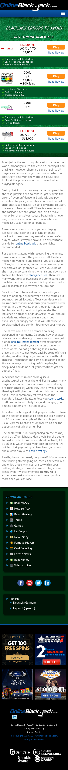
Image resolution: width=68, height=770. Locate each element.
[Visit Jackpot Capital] (50, 699)
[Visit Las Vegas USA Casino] (50, 664)
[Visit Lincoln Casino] (17, 699)
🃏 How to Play (20, 508)
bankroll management (25, 342)
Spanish (38, 732)
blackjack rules (38, 275)
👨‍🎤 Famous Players (22, 542)
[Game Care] (18, 752)
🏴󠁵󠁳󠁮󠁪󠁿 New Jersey (19, 537)
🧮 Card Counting (21, 548)
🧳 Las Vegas (18, 531)
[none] (36, 603)
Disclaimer (51, 725)
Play (56, 47)
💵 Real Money (19, 503)
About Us (30, 725)
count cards (55, 398)
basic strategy (38, 451)
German (30, 732)
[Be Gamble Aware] (23, 759)
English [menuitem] (14, 599)
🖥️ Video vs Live (20, 565)
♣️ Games (16, 525)
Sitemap (40, 728)
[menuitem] (14, 599)
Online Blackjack (33, 8)
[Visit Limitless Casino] (17, 664)
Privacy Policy (30, 728)
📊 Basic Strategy (21, 514)
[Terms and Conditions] (45, 752)
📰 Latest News (20, 554)
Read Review (56, 52)
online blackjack (26, 243)
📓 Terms (16, 520)
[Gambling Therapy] (42, 759)
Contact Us (40, 725)
